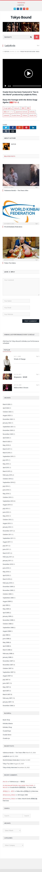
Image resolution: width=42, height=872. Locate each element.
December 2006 (8, 706)
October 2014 (7, 479)
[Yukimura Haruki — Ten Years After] (21, 176)
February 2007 (7, 698)
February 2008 (7, 653)
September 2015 (8, 456)
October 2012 (7, 520)
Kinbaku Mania (8, 723)
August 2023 (7, 415)
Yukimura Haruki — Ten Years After (16, 190)
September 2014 (8, 482)
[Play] (5, 86)
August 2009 (7, 601)
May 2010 (6, 572)
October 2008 (7, 624)
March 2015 (6, 471)
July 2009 (5, 605)
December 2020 (8, 430)
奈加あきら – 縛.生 (8, 791)
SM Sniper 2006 (23, 795)
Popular (7, 350)
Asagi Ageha (8, 108)
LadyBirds (20, 5)
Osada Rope (7, 731)
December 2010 (8, 564)
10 (38, 385)
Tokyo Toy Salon (10, 263)
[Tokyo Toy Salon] (21, 249)
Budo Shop (6, 720)
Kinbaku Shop (7, 727)
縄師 (28, 108)
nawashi (6, 115)
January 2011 (7, 560)
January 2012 (7, 527)
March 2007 (6, 694)
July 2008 (5, 635)
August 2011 (7, 542)
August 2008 (7, 631)
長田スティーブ (8, 112)
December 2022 (8, 419)
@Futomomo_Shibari (9, 795)
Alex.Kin (5, 782)
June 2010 (6, 568)
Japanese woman (21, 112)
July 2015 (5, 460)
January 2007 (7, 702)
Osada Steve (16, 115)
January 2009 (7, 616)
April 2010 (6, 575)
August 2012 (7, 523)
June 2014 (6, 490)
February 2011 (7, 557)
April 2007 (6, 691)
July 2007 (5, 680)
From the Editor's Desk (27, 51)
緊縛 (23, 108)
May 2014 (6, 494)
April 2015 (6, 467)
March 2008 (6, 650)
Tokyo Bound (21, 17)
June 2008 (6, 639)
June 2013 (6, 512)
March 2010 (6, 579)
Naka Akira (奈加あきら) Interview (27, 791)
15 (38, 356)
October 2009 (7, 594)
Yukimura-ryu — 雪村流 (17, 782)
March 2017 (6, 449)
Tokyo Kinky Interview (10, 767)
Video (37, 51)
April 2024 (6, 408)
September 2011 (8, 538)
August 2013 (7, 505)
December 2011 (8, 531)
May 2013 (6, 516)
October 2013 (7, 497)
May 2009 (6, 609)
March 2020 (6, 441)
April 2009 (6, 613)
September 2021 (8, 427)
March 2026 (6, 404)
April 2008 (6, 646)
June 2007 (6, 683)
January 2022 (7, 423)
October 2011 (7, 534)
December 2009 (8, 586)
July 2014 (5, 486)
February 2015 (7, 475)
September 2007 (8, 672)
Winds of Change (20, 359)
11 (38, 374)
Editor (7, 51)
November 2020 (8, 434)
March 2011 (6, 553)
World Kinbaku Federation (13, 227)
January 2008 (7, 657)
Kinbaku (32, 112)
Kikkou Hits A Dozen (21, 388)
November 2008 (8, 620)
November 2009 (8, 590)
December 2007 (8, 661)
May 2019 (6, 445)
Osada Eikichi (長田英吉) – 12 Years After (23, 787)
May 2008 (6, 642)
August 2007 (7, 676)
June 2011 (6, 549)
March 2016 (6, 453)
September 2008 (8, 627)
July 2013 (5, 508)
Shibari (24, 115)
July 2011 (5, 546)
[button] (28, 73)
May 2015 (6, 464)
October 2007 (7, 668)
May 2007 (6, 687)
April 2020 (6, 438)
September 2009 (8, 598)
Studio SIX (32, 115)
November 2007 (8, 665)
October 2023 (7, 412)
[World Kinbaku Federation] (21, 212)
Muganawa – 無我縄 (20, 377)
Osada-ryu (6, 738)
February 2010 (7, 583)
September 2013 (8, 501)
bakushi (16, 108)
